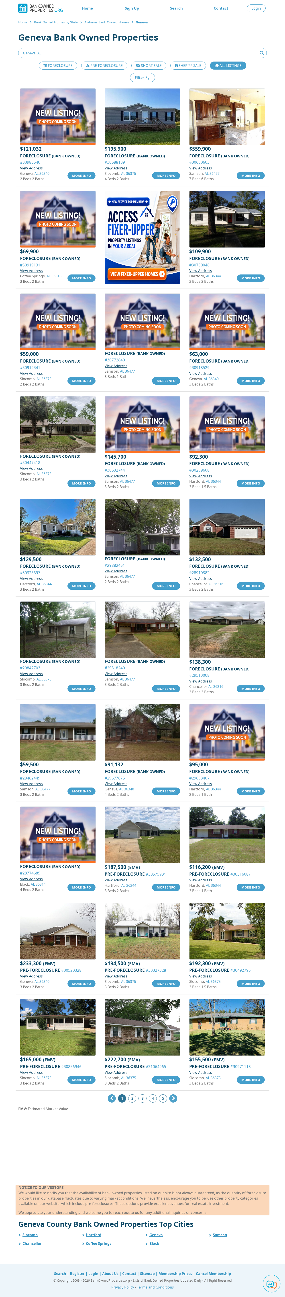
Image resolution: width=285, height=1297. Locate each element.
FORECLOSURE (60, 65)
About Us (110, 1273)
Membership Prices (175, 1273)
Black (154, 1243)
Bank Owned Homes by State (56, 22)
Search (176, 8)
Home (87, 8)
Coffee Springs (98, 1243)
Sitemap (147, 1273)
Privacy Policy (122, 1287)
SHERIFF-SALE (189, 65)
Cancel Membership (213, 1273)
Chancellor (32, 1243)
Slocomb (30, 1234)
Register (77, 1273)
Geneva (156, 1234)
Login (256, 8)
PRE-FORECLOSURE (106, 65)
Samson (220, 1234)
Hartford (93, 1234)
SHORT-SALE (151, 65)
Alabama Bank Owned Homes (106, 22)
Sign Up (132, 8)
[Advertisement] (142, 1148)
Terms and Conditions (155, 1287)
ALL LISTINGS (230, 65)
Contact (221, 8)
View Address (31, 168)
